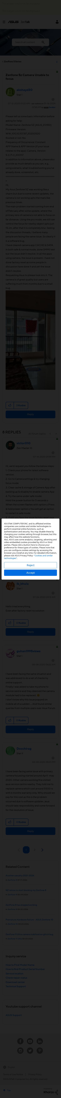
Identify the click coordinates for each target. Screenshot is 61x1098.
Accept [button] (30, 572)
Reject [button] (30, 565)
